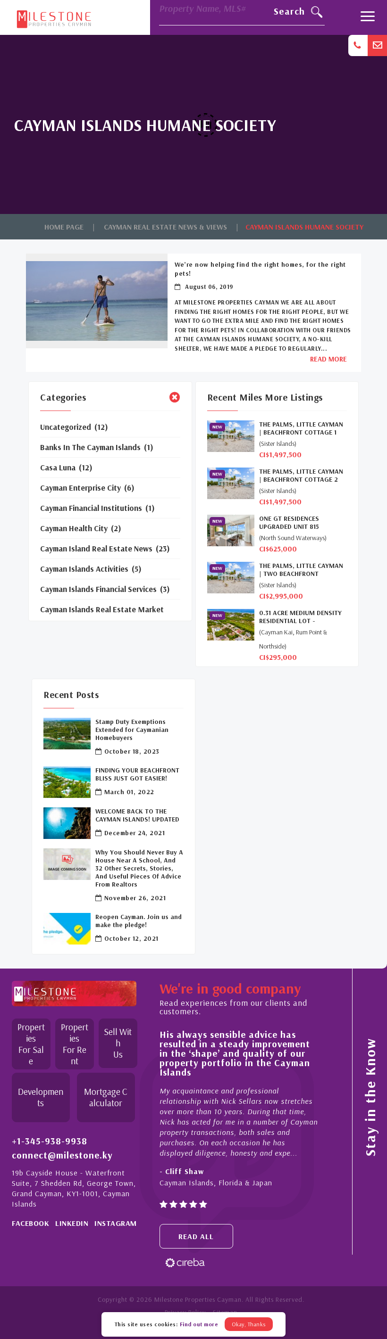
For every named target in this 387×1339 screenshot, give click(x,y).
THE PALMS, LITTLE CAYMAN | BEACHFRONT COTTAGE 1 (301, 428)
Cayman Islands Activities (84, 569)
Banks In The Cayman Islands (90, 447)
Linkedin (71, 1223)
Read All (196, 1236)
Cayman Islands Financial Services (98, 589)
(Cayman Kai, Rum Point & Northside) (293, 639)
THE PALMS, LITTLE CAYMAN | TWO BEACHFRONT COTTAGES (301, 570)
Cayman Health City (74, 528)
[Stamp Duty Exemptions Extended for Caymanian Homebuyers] (67, 733)
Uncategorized (65, 427)
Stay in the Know (370, 1097)
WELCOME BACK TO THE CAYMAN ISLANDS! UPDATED (137, 815)
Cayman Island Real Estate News (96, 548)
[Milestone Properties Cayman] (54, 16)
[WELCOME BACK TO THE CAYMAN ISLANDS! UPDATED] (67, 823)
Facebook (30, 1223)
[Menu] (367, 17)
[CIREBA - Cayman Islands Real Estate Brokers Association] (185, 1261)
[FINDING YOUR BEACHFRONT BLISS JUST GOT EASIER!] (67, 782)
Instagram (115, 1223)
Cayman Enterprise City (80, 488)
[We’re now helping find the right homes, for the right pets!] (97, 301)
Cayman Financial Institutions (91, 508)
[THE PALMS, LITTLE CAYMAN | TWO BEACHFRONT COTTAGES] (230, 577)
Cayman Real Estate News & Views (165, 226)
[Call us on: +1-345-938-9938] (358, 45)
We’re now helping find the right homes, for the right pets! (260, 269)
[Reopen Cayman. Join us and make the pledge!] (67, 929)
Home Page (64, 226)
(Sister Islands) (277, 443)
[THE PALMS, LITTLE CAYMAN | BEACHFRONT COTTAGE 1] (230, 436)
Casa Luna (58, 467)
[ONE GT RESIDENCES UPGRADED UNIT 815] (230, 530)
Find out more (199, 1324)
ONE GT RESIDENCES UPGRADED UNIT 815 (289, 523)
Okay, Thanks (249, 1324)
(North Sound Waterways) (293, 538)
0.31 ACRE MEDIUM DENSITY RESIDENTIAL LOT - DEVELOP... (300, 617)
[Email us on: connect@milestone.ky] (377, 45)
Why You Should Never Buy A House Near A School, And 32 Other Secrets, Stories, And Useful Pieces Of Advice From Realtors (139, 868)
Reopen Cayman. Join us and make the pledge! (138, 921)
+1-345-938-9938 (49, 1141)
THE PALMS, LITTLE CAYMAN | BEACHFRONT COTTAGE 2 (301, 476)
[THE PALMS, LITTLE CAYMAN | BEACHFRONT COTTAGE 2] (230, 483)
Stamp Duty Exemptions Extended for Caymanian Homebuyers (131, 730)
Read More (328, 358)
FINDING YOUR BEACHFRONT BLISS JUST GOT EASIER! (137, 774)
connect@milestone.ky (62, 1155)
